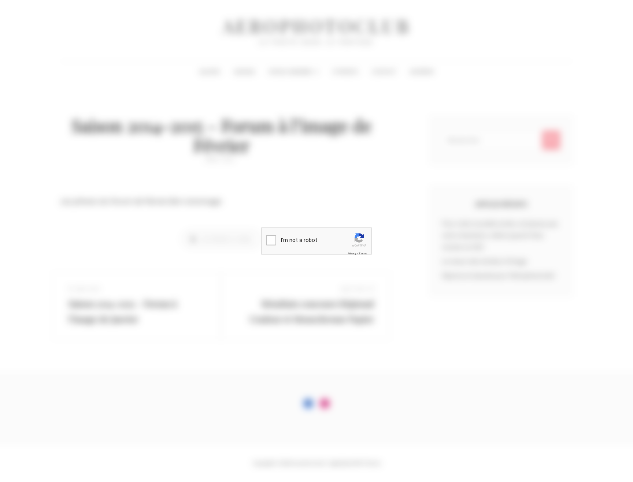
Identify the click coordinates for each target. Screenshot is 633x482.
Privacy (352, 253)
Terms (363, 253)
